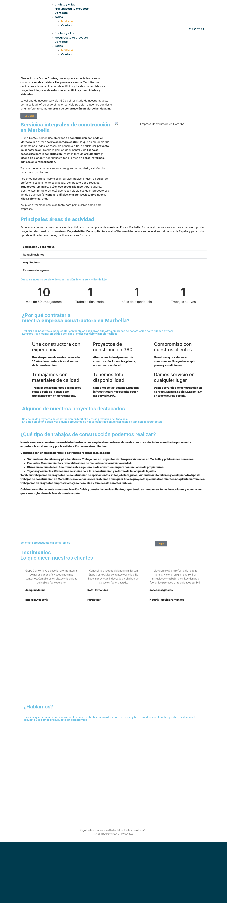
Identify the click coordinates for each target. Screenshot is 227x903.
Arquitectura (31, 262)
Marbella (67, 21)
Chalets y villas (65, 4)
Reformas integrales (36, 270)
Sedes (59, 17)
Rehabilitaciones (33, 254)
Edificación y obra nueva (39, 246)
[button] (114, 29)
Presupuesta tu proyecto (72, 9)
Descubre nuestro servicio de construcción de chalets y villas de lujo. (63, 279)
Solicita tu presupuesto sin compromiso (45, 542)
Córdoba (67, 25)
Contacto (61, 13)
